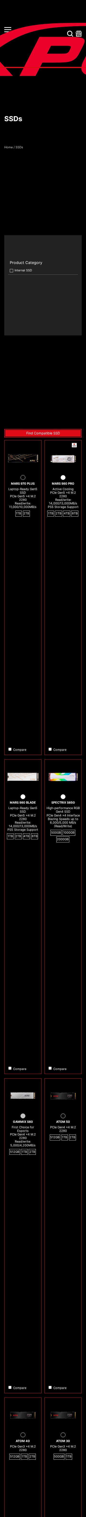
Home (8, 147)
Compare (19, 749)
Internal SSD (23, 270)
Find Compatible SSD (43, 433)
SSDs (19, 147)
